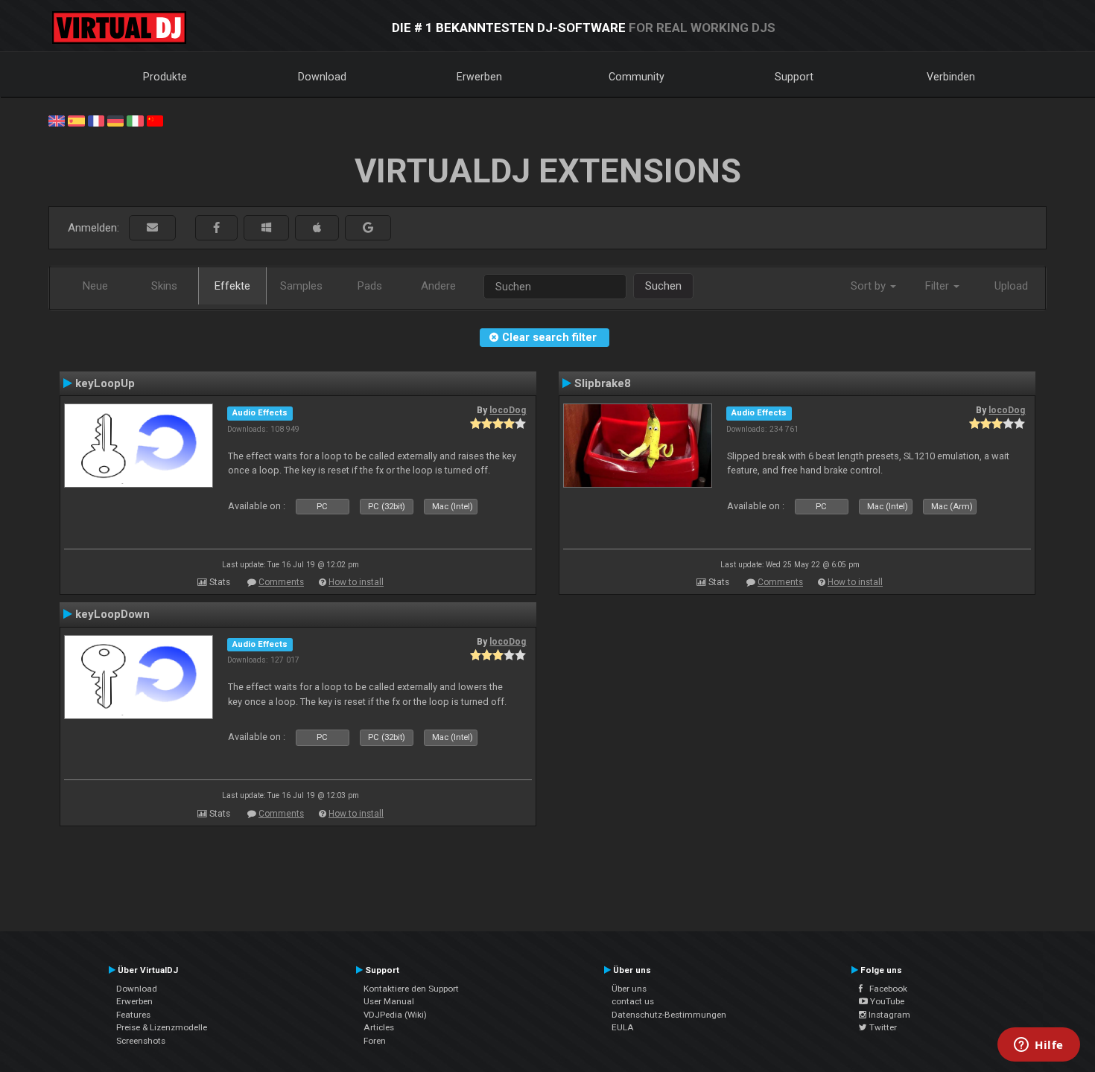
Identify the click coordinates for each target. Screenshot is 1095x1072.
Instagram (888, 1014)
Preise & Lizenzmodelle (161, 1027)
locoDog (507, 410)
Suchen (663, 286)
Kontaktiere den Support (411, 988)
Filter (938, 286)
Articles (379, 1027)
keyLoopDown (112, 614)
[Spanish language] (76, 120)
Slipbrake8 (602, 383)
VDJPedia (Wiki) (395, 1014)
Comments (281, 582)
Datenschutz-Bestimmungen (669, 1014)
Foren (375, 1041)
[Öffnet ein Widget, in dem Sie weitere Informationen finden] (1038, 1046)
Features (133, 1014)
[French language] (96, 120)
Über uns (629, 988)
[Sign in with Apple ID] (317, 228)
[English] (56, 120)
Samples (301, 286)
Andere (438, 286)
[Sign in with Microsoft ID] (266, 228)
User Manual (389, 1001)
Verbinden (951, 77)
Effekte (232, 286)
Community (636, 77)
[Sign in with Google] (368, 228)
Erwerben (479, 77)
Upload (1011, 286)
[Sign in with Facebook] (216, 228)
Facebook (885, 988)
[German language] (115, 120)
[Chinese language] (155, 120)
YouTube (886, 1001)
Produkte (165, 77)
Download (322, 77)
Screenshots (140, 1041)
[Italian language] (135, 120)
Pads (370, 286)
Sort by (870, 286)
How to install (356, 582)
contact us (633, 1001)
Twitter (882, 1027)
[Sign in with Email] (152, 228)
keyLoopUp (105, 383)
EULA (623, 1027)
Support (794, 77)
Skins (164, 286)
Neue (95, 286)
